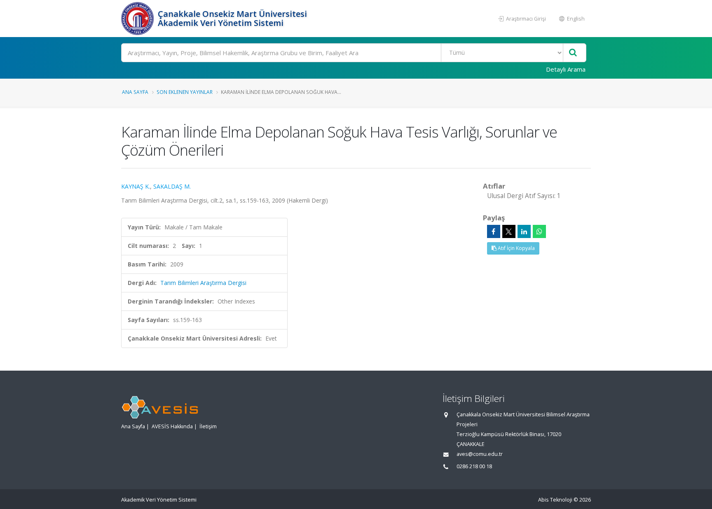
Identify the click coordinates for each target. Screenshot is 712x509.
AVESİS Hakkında (172, 426)
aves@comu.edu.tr (480, 454)
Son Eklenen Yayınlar (185, 92)
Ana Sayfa (135, 92)
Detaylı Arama (566, 69)
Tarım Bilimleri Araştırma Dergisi (203, 283)
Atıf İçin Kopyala (516, 248)
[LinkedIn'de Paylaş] (524, 231)
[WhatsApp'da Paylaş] (539, 231)
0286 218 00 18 (474, 466)
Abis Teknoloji (555, 499)
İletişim (208, 426)
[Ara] (573, 53)
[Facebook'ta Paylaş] (493, 231)
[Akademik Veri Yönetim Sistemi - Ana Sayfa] (138, 18)
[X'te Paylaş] (508, 231)
